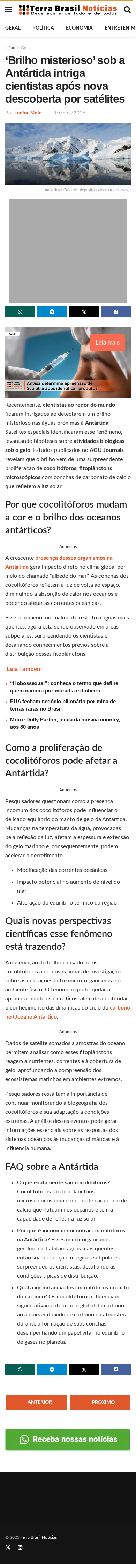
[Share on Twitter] (84, 311)
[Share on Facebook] (116, 311)
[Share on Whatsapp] (20, 311)
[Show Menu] (8, 9)
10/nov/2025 (70, 113)
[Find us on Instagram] (20, 1547)
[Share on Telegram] (52, 311)
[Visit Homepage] (68, 10)
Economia (79, 28)
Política (43, 28)
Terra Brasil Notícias (39, 1537)
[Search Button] (127, 9)
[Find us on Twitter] (8, 1547)
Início (10, 48)
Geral (13, 28)
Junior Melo (28, 113)
